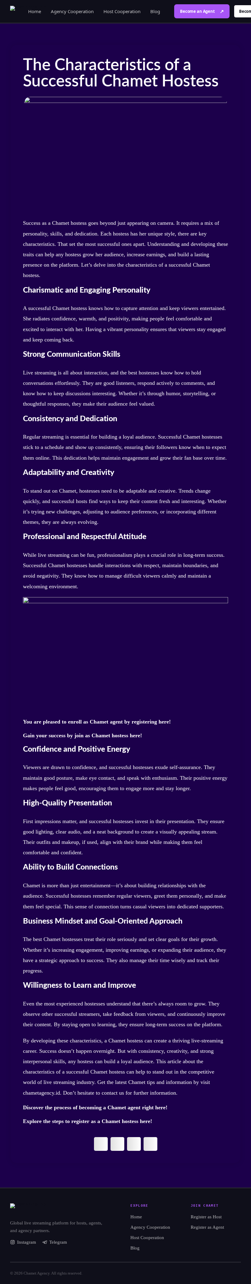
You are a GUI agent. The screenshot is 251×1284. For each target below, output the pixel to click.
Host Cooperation (121, 11)
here (164, 722)
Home (34, 11)
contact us (113, 1093)
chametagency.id (41, 1093)
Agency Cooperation (72, 11)
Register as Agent (207, 1227)
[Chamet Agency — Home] (59, 1208)
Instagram (26, 1242)
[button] (101, 1144)
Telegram (58, 1242)
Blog (155, 11)
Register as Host (206, 1216)
